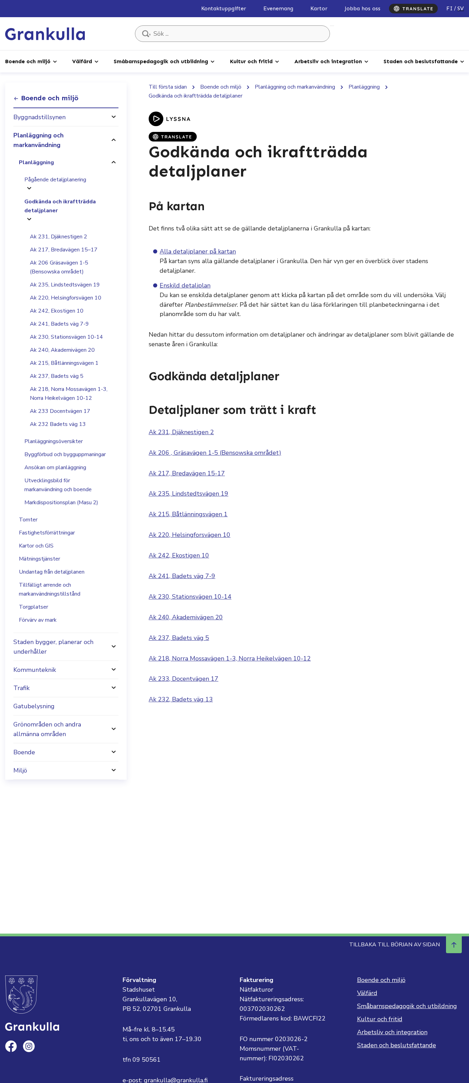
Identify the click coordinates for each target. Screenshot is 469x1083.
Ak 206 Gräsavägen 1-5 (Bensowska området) (59, 267)
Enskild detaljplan (185, 285)
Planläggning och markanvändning (38, 140)
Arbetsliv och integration (328, 61)
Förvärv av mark (38, 620)
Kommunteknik (34, 670)
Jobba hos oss (362, 8)
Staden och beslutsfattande (421, 61)
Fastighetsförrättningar (47, 533)
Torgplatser (33, 607)
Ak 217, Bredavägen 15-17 (187, 473)
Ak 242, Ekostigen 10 (56, 311)
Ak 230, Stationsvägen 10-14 (66, 337)
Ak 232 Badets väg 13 (58, 424)
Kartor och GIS (36, 546)
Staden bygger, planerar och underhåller (53, 647)
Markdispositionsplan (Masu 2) (61, 502)
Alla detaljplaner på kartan (198, 251)
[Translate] (413, 8)
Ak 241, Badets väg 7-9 (59, 324)
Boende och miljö (27, 61)
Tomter (28, 519)
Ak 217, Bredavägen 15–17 (64, 249)
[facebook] (11, 1046)
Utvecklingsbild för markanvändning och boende (58, 485)
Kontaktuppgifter (223, 8)
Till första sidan (168, 87)
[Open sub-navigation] (55, 61)
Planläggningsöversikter (53, 441)
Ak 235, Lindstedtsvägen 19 (65, 285)
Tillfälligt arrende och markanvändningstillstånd (49, 589)
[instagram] (29, 1046)
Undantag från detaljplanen (51, 572)
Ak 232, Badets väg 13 (181, 699)
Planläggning (36, 162)
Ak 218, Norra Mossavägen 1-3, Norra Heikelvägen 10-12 (68, 393)
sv (460, 8)
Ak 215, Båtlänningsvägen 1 (64, 363)
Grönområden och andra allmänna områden (47, 729)
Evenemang (278, 8)
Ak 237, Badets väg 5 (56, 376)
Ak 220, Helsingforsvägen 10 (65, 298)
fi (449, 8)
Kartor (319, 8)
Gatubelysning (34, 706)
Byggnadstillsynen (39, 117)
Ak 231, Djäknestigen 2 (58, 236)
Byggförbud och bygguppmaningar (65, 454)
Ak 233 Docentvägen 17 (60, 411)
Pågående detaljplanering (55, 179)
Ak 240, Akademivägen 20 (62, 350)
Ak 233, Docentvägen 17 (183, 679)
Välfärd (82, 61)
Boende (24, 752)
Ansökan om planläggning (55, 467)
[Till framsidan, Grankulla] (45, 33)
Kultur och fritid (251, 61)
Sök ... (332, 25)
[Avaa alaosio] (113, 117)
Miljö (20, 770)
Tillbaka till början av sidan (394, 944)
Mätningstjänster (39, 559)
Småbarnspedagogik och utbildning (161, 61)
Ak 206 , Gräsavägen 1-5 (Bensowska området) (215, 453)
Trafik (21, 688)
